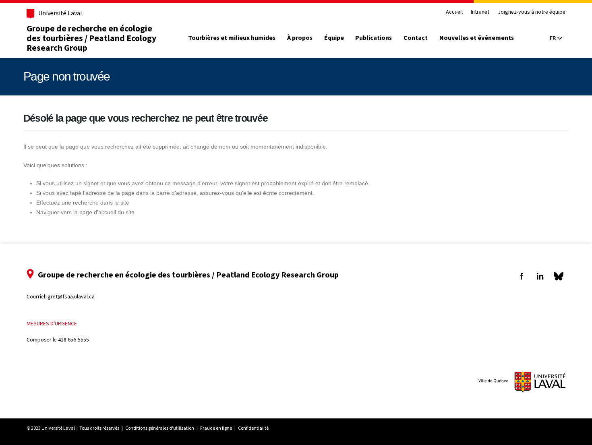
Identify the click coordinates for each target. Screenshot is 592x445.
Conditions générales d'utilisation (159, 428)
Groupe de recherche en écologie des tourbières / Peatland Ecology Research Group (91, 38)
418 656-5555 (73, 340)
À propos (300, 38)
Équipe (334, 38)
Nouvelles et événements (476, 38)
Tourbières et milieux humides (231, 38)
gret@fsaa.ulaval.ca (71, 296)
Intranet (480, 12)
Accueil (454, 12)
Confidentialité (253, 428)
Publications (373, 38)
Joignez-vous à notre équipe (531, 12)
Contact (416, 38)
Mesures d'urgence (52, 323)
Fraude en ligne (216, 428)
